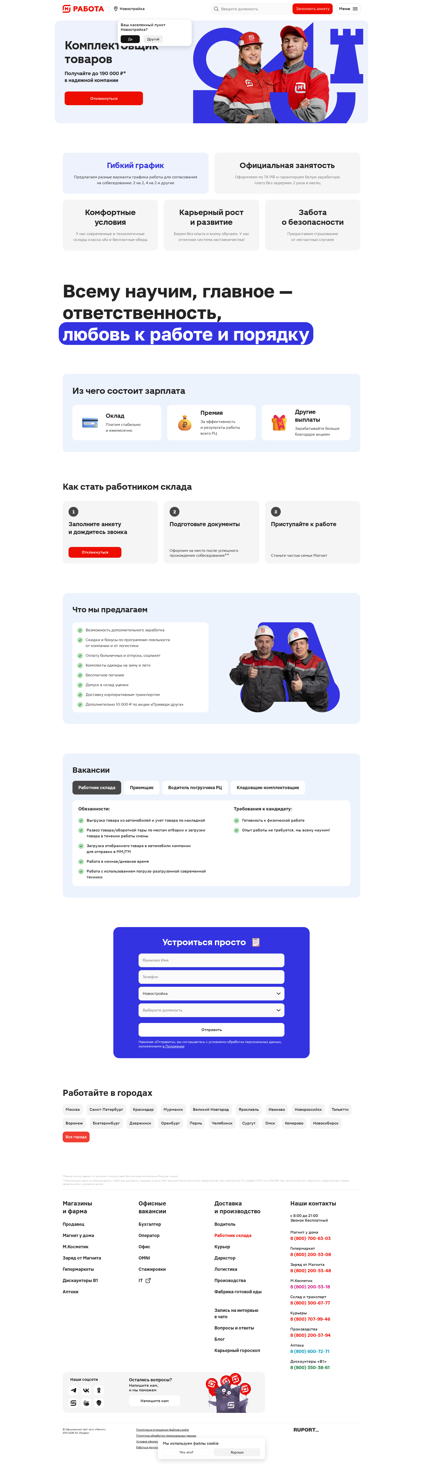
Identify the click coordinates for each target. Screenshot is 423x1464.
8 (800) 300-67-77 (310, 1302)
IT (141, 1280)
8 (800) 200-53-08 (310, 1254)
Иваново (277, 1109)
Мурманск (173, 1109)
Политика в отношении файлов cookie (162, 1429)
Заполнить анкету (312, 8)
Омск (270, 1123)
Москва (73, 1109)
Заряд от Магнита (82, 1257)
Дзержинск (140, 1123)
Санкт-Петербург (106, 1109)
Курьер (222, 1246)
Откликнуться (104, 98)
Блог (219, 1339)
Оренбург (170, 1123)
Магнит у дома (78, 1235)
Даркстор (224, 1257)
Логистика (225, 1269)
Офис (144, 1246)
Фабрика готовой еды (238, 1291)
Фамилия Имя (155, 960)
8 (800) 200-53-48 (310, 1270)
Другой (153, 39)
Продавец (73, 1224)
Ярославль (249, 1109)
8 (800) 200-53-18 (310, 1286)
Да (130, 39)
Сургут (249, 1123)
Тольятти (340, 1109)
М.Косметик (75, 1246)
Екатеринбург (106, 1123)
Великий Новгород (211, 1109)
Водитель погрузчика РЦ (195, 787)
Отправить (211, 1029)
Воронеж (74, 1123)
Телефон (150, 977)
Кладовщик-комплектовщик (268, 787)
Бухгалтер (150, 1224)
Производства (230, 1280)
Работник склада (96, 787)
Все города (76, 1137)
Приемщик (141, 787)
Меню (344, 8)
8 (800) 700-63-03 (310, 1238)
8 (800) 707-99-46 (310, 1319)
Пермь (196, 1123)
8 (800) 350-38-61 (310, 1367)
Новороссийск (308, 1109)
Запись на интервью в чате (236, 1313)
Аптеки (70, 1291)
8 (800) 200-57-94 (310, 1335)
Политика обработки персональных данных (166, 1435)
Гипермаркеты (78, 1269)
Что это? (186, 1452)
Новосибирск (326, 1123)
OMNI (144, 1257)
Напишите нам (155, 1400)
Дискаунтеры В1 (80, 1280)
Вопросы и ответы (234, 1327)
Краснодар (143, 1109)
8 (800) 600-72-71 (309, 1351)
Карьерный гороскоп (237, 1350)
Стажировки (152, 1269)
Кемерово (294, 1123)
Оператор (149, 1235)
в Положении (173, 1046)
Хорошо (237, 1452)
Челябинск (222, 1123)
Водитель (224, 1224)
